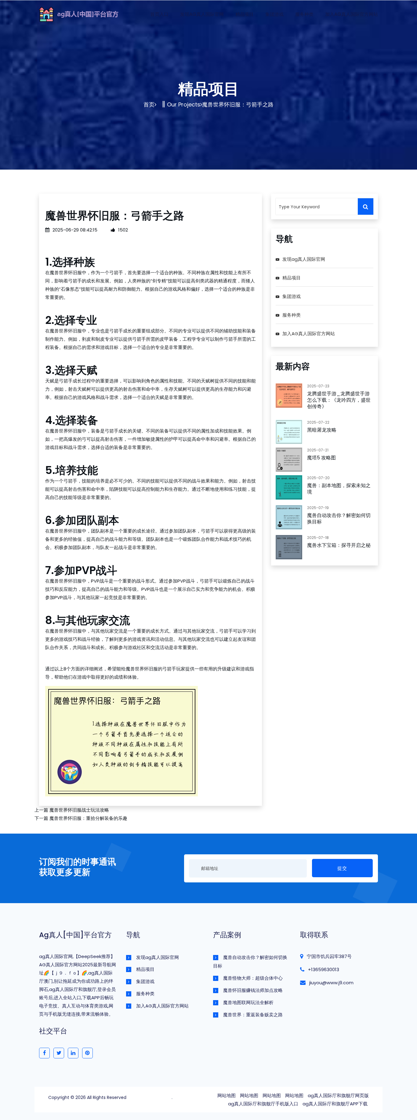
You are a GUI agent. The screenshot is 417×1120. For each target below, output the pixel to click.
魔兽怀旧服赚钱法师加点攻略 (253, 990)
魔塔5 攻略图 (321, 457)
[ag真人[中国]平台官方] (87, 13)
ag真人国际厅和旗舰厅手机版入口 (263, 1103)
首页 (148, 104)
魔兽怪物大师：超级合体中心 (253, 978)
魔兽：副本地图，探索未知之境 (339, 488)
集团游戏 (274, 14)
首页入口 (159, 14)
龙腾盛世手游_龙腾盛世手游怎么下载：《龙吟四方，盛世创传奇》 (339, 400)
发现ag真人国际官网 (202, 14)
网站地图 (226, 1095)
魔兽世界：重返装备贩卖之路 (253, 1014)
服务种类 (304, 14)
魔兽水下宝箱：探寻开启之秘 (339, 545)
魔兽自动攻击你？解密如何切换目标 (339, 518)
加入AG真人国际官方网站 (351, 14)
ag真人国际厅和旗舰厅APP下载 (335, 1103)
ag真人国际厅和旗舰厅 (150, 1097)
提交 (342, 868)
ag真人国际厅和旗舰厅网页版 (338, 1095)
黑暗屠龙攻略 (321, 429)
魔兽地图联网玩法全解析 (248, 1002)
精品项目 (244, 14)
